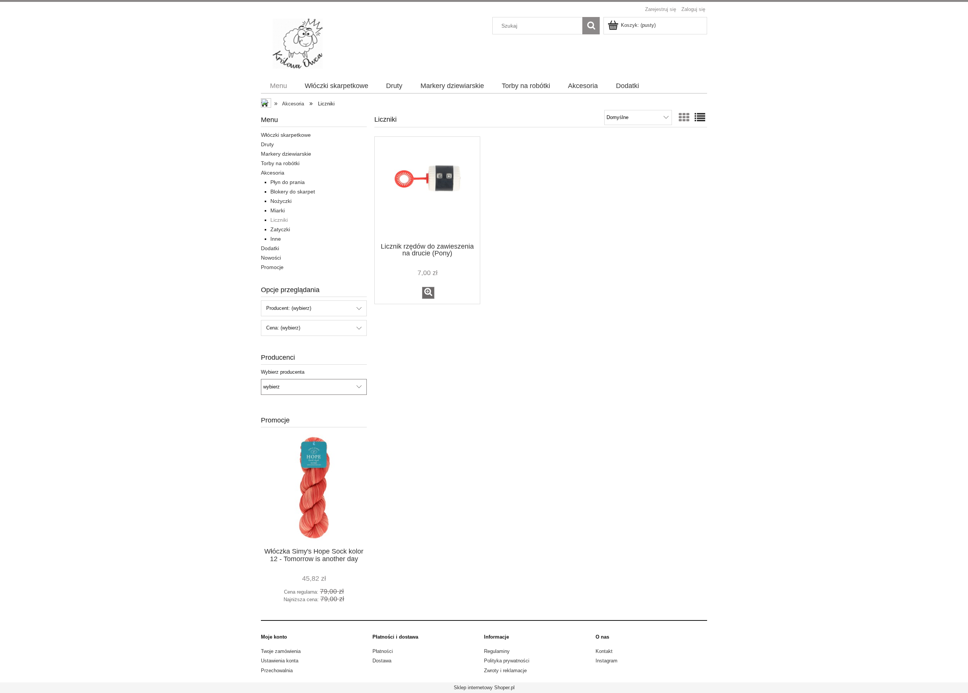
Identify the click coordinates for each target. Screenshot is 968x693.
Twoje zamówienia (281, 651)
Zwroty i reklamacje (505, 670)
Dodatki (270, 248)
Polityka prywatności (506, 661)
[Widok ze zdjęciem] (684, 118)
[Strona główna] (301, 43)
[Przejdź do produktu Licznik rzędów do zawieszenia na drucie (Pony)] (427, 189)
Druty (267, 144)
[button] (428, 293)
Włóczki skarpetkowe (286, 135)
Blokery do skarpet (292, 192)
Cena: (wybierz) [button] (283, 328)
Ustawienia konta (279, 661)
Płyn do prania (287, 182)
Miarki (277, 210)
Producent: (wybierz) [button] (288, 308)
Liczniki (279, 220)
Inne (275, 239)
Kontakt (604, 651)
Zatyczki (280, 229)
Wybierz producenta (282, 372)
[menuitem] (278, 86)
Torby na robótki (280, 163)
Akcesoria (272, 173)
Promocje (272, 267)
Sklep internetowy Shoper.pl (484, 687)
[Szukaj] (591, 25)
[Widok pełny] (700, 118)
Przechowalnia (277, 670)
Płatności (382, 651)
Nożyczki (281, 201)
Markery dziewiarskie (286, 154)
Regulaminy (497, 651)
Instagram (606, 661)
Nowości (271, 258)
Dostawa (381, 661)
